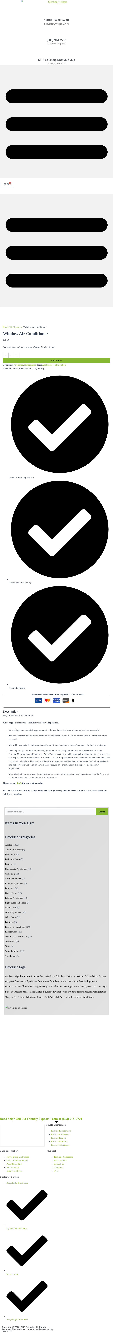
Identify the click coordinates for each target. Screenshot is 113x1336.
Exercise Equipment (14, 883)
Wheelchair (55, 997)
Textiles (40, 997)
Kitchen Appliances (14, 898)
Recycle (88, 991)
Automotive (33, 976)
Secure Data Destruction (16, 936)
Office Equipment (13, 912)
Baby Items (10, 854)
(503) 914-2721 (56, 40)
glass (48, 986)
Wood (62, 997)
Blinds (95, 976)
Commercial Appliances (16, 869)
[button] (56, 121)
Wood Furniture (12, 951)
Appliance (10, 845)
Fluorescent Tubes (13, 986)
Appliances (21, 976)
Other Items (10, 917)
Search (102, 812)
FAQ (19, 783)
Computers (10, 874)
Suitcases (21, 997)
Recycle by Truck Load (16, 927)
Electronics (73, 981)
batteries (80, 976)
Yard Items (10, 956)
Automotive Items (13, 849)
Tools (7, 946)
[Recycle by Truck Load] (16, 1007)
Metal (25, 992)
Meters (32, 992)
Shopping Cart (11, 997)
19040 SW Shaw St (56, 20)
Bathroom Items (12, 859)
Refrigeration (11, 932)
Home (6, 327)
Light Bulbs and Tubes (15, 903)
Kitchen (55, 986)
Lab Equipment (84, 986)
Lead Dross (96, 986)
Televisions (10, 941)
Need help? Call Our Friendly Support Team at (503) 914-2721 (41, 1119)
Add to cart (56, 360)
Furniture (9, 888)
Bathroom (71, 976)
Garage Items (11, 893)
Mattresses (10, 907)
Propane (80, 992)
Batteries (9, 864)
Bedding (88, 976)
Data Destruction (58, 981)
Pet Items (9, 922)
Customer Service (13, 878)
